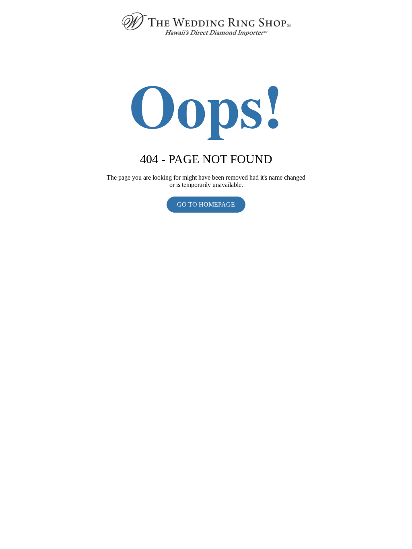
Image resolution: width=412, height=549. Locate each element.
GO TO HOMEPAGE (206, 204)
